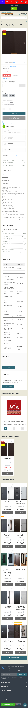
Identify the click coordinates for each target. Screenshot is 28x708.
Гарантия (10, 143)
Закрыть (14, 8)
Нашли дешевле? (6, 78)
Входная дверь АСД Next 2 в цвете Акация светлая (20, 607)
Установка (10, 137)
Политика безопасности (12, 677)
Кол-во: (4, 106)
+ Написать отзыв (8, 367)
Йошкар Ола (13, 66)
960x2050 (12, 95)
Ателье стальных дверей (14, 417)
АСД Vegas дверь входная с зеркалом (7, 535)
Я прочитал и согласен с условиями (12, 678)
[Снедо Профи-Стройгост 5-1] (7, 449)
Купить (22, 86)
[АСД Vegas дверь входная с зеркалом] (7, 525)
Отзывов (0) (5, 180)
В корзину (14, 113)
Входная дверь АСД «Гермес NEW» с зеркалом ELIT (20, 641)
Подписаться (22, 674)
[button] (11, 2)
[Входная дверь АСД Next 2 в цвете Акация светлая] (20, 597)
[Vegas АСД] (7, 493)
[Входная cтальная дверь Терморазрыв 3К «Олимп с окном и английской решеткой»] (7, 559)
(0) (14, 62)
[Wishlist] (20, 62)
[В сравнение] (12, 444)
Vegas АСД (7, 501)
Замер (9, 149)
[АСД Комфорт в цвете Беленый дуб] (20, 525)
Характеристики (6, 174)
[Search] (25, 17)
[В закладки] (12, 441)
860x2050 (5, 95)
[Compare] (25, 62)
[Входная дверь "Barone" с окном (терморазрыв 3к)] (20, 559)
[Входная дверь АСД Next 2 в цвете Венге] (7, 631)
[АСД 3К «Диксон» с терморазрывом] (20, 493)
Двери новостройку (16, 21)
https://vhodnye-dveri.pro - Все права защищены (14, 699)
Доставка (10, 130)
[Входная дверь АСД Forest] (7, 597)
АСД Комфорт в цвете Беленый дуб (20, 535)
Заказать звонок (22, 14)
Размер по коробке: (7, 93)
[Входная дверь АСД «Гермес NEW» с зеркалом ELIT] (20, 631)
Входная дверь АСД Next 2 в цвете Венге (7, 641)
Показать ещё (14, 657)
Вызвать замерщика (8, 704)
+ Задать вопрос (8, 386)
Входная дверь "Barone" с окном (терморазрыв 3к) (20, 569)
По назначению (7, 21)
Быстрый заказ (14, 118)
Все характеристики (20, 156)
